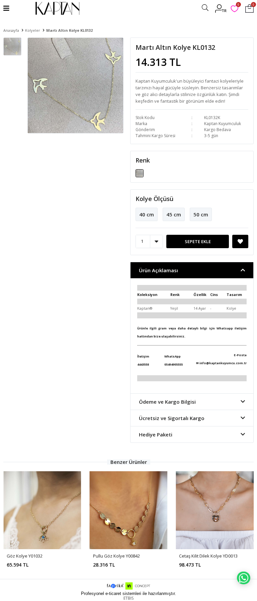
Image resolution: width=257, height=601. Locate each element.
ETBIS (128, 598)
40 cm (146, 214)
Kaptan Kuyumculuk (222, 123)
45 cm (173, 214)
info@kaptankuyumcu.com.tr (223, 363)
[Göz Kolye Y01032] (42, 510)
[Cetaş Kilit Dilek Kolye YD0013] (215, 510)
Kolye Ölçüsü (154, 199)
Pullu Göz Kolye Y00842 (116, 556)
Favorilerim (238, 5)
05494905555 (173, 364)
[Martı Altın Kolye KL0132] (140, 173)
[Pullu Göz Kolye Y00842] (129, 510)
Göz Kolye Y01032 (24, 556)
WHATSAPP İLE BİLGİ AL (243, 578)
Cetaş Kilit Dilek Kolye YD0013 (208, 556)
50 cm (200, 214)
